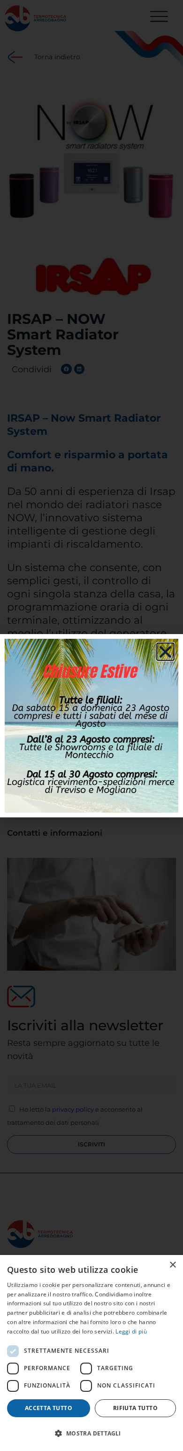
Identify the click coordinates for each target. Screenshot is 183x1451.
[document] (91, 725)
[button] (91, 1433)
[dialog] (91, 1353)
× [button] (172, 1265)
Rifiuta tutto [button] (135, 1408)
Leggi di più (131, 1331)
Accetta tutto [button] (48, 1408)
